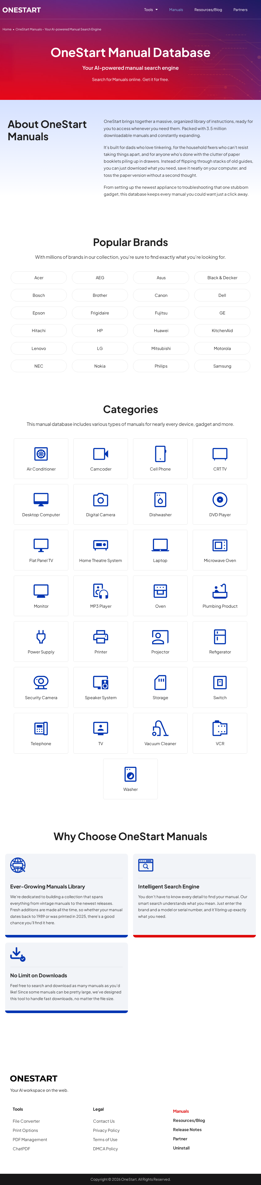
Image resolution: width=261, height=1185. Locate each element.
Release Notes (187, 1129)
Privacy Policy (106, 1130)
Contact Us (104, 1121)
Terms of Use (105, 1139)
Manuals (176, 9)
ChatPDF (21, 1148)
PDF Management (30, 1139)
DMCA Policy (105, 1148)
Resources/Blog (208, 9)
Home (7, 29)
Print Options (25, 1130)
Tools (148, 9)
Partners (240, 9)
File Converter (26, 1121)
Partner (180, 1138)
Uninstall (181, 1148)
